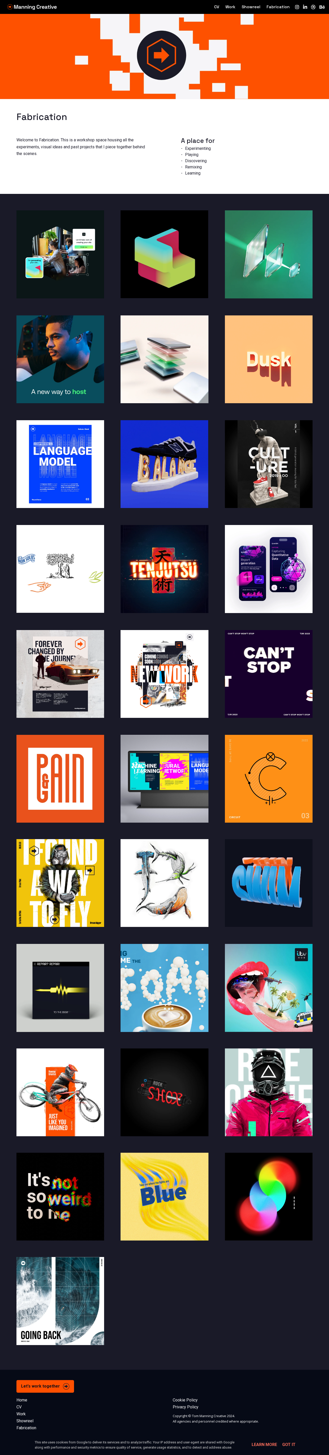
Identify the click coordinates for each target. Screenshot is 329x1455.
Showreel (251, 7)
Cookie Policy (185, 1400)
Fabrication (278, 7)
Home (21, 1400)
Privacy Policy (185, 1407)
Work (230, 7)
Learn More (264, 1444)
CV (216, 7)
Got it (289, 1444)
